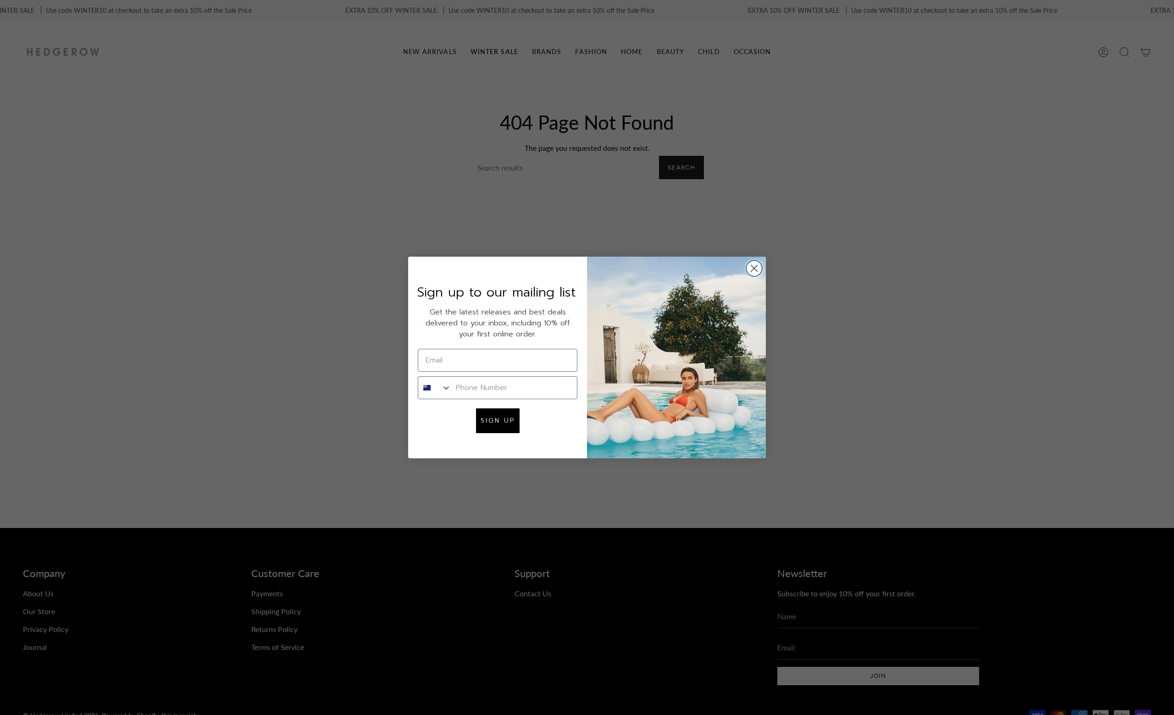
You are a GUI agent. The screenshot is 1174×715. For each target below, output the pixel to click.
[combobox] (434, 388)
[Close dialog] (754, 268)
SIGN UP (498, 420)
